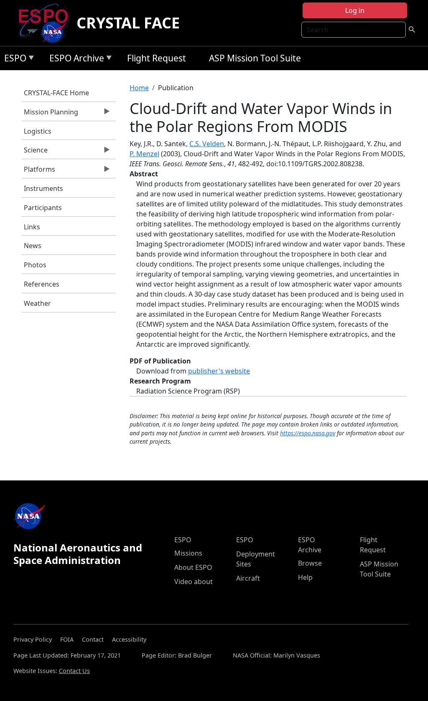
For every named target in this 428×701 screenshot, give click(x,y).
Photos (35, 264)
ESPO (13, 59)
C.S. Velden (206, 143)
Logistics (37, 131)
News (32, 245)
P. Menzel (144, 153)
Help (305, 577)
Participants (43, 207)
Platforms (38, 171)
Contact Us (74, 671)
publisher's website (219, 371)
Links (32, 226)
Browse (310, 563)
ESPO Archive (74, 59)
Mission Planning (50, 114)
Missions (188, 553)
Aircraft (248, 578)
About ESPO (193, 567)
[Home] (46, 23)
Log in (354, 10)
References (41, 284)
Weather (37, 303)
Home (139, 87)
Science (35, 152)
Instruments (43, 188)
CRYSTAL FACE (128, 23)
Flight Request (156, 58)
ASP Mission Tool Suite (255, 58)
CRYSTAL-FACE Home (56, 92)
